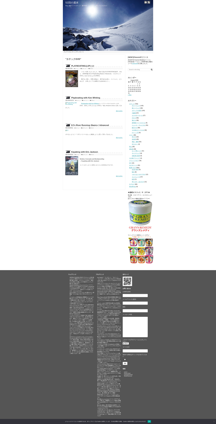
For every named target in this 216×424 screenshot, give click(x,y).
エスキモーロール (137, 115)
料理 (133, 179)
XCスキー (135, 144)
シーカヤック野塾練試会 (76, 297)
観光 (133, 172)
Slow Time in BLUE (102, 297)
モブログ (132, 184)
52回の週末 (71, 2)
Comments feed (128, 374)
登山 (130, 146)
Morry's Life (100, 291)
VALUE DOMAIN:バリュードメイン (79, 285)
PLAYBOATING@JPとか (82, 66)
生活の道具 (135, 169)
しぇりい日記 (100, 310)
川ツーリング (136, 105)
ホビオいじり (133, 165)
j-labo (98, 283)
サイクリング (136, 153)
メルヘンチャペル (74, 327)
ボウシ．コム (73, 323)
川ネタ (134, 118)
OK (149, 421)
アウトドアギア (134, 160)
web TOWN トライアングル (77, 292)
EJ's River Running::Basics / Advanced (90, 125)
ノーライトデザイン (75, 315)
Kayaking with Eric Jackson (84, 152)
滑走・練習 (135, 141)
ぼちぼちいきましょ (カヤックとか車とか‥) (109, 326)
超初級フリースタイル (138, 123)
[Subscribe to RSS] (148, 2)
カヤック (132, 104)
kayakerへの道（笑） (103, 288)
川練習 (134, 113)
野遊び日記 (100, 394)
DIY (130, 163)
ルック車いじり (136, 151)
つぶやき (99, 318)
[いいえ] (214, 421)
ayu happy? (100, 277)
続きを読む (119, 111)
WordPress (132, 186)
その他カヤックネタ (138, 130)
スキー (131, 135)
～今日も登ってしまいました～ (105, 409)
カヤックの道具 (136, 110)
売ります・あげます (138, 182)
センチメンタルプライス (103, 358)
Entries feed (127, 373)
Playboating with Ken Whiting (85, 98)
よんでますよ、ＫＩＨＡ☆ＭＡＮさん (107, 333)
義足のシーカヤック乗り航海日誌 (106, 390)
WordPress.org (128, 376)
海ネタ (134, 120)
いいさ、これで (101, 303)
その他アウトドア (134, 158)
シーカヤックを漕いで (103, 344)
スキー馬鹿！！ (101, 353)
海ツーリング (136, 108)
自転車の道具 (136, 155)
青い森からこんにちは (103, 399)
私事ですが (132, 167)
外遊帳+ (99, 376)
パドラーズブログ (102, 364)
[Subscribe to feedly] (145, 2)
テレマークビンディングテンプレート (74, 52)
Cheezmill (135, 63)
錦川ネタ (134, 127)
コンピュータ (136, 177)
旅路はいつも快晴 (102, 379)
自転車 (131, 149)
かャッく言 (135, 132)
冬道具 (134, 139)
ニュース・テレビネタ (138, 125)
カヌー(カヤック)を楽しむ (104, 339)
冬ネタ (134, 137)
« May (129, 95)
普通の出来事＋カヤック (103, 383)
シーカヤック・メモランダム (105, 348)
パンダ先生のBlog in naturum (105, 368)
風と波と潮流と (101, 405)
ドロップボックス (74, 304)
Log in (125, 371)
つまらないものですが (138, 174)
